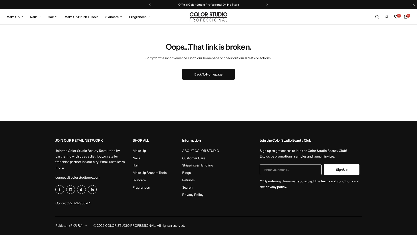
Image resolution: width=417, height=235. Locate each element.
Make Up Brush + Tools (150, 173)
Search (187, 187)
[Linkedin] (92, 189)
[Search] (377, 17)
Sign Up (341, 170)
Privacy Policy (193, 195)
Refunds (188, 180)
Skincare (139, 180)
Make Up (139, 151)
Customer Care (193, 158)
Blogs (186, 173)
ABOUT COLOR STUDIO (200, 151)
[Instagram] (70, 189)
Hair (136, 165)
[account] (386, 17)
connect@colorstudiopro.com (77, 177)
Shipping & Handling (197, 165)
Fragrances (141, 187)
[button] (150, 4)
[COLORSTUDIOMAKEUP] (208, 17)
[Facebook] (59, 189)
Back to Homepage (208, 74)
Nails (136, 158)
